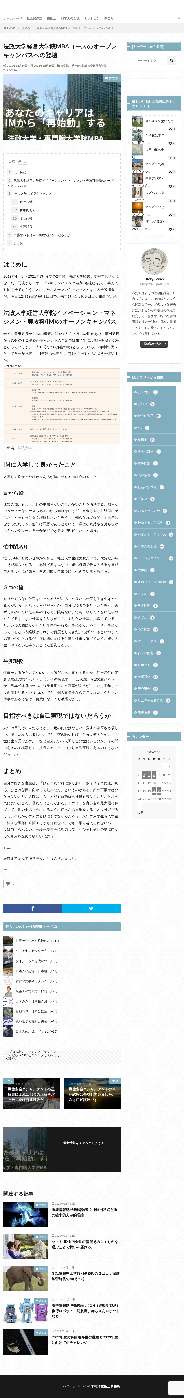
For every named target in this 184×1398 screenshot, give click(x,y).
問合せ (109, 18)
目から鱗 (23, 202)
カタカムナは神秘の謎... (32, 1001)
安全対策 (147, 392)
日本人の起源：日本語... (32, 971)
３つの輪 (23, 218)
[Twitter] (91, 908)
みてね (145, 617)
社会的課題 (34, 18)
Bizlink (23, 1055)
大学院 (26, 28)
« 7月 (140, 813)
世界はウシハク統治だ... (32, 941)
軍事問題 (147, 463)
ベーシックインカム (155, 558)
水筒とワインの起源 (155, 582)
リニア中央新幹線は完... (32, 951)
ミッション (92, 18)
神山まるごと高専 (153, 522)
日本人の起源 (70, 18)
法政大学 (25, 448)
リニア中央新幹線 (153, 700)
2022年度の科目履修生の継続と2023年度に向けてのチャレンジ (85, 1340)
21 (159, 791)
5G (143, 427)
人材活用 (147, 475)
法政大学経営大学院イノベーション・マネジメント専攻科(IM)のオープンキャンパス (60, 183)
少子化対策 (148, 451)
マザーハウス (150, 641)
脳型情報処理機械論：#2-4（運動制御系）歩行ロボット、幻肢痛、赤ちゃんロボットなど (86, 1310)
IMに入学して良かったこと (30, 193)
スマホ (145, 593)
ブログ (146, 404)
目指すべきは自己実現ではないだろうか (39, 235)
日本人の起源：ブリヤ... (32, 1031)
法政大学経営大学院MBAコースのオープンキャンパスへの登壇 (75, 28)
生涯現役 (23, 226)
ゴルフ (146, 499)
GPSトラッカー (152, 510)
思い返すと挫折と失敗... (32, 1021)
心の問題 (147, 629)
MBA (78, 65)
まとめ (16, 243)
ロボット (147, 665)
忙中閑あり (24, 210)
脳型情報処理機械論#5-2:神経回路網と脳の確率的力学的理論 (84, 1212)
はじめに (17, 172)
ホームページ (12, 18)
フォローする (83, 1149)
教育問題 (147, 605)
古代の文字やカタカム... (32, 981)
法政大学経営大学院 (94, 65)
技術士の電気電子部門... (32, 991)
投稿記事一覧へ (153, 343)
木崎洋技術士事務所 (105, 1386)
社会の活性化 (150, 487)
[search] (171, 60)
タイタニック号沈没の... (32, 961)
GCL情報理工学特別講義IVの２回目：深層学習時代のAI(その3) (86, 1276)
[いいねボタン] (7, 883)
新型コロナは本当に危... (32, 1011)
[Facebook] (32, 908)
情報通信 (147, 677)
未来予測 (147, 712)
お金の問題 (148, 653)
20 (154, 791)
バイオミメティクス (155, 534)
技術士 (51, 18)
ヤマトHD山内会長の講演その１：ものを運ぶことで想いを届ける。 (85, 1244)
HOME (11, 28)
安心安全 (147, 688)
